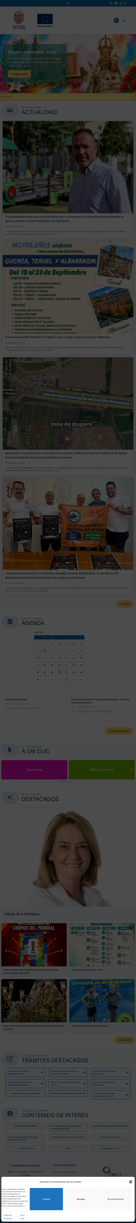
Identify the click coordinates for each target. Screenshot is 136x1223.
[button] (130, 1182)
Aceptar (46, 1199)
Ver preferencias (115, 1199)
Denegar (81, 1199)
